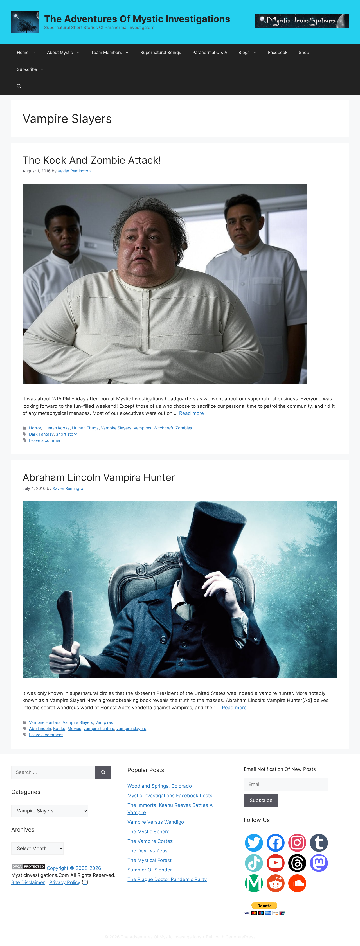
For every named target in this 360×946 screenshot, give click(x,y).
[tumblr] (319, 842)
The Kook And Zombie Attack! (91, 160)
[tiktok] (254, 863)
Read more (191, 413)
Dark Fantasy (41, 434)
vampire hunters (99, 728)
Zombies (184, 427)
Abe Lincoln (40, 728)
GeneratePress (241, 937)
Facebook (277, 52)
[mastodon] (319, 863)
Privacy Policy (64, 882)
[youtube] (276, 863)
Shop (304, 52)
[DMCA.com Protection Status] (28, 868)
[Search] (103, 772)
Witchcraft (163, 427)
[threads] (297, 863)
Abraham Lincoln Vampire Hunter (98, 477)
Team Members (106, 52)
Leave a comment (46, 440)
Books (59, 728)
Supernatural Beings (160, 52)
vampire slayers (131, 728)
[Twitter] (254, 842)
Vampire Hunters (44, 722)
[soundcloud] (297, 883)
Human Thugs (85, 427)
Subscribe (27, 69)
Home (23, 52)
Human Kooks (56, 427)
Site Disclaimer (28, 882)
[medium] (254, 883)
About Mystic (60, 52)
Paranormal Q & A (209, 52)
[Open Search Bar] (19, 86)
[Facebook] (276, 842)
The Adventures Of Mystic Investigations (137, 18)
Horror (35, 427)
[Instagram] (297, 842)
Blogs (244, 52)
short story (66, 434)
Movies (74, 728)
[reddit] (276, 883)
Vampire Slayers (116, 427)
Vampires (142, 427)
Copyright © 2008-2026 (74, 868)
